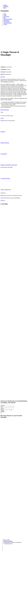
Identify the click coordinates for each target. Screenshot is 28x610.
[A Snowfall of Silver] (4, 176)
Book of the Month (7, 19)
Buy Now (3, 76)
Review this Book (5, 109)
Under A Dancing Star (6, 189)
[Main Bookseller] (14, 425)
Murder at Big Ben (5, 142)
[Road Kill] (4, 129)
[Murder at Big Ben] (4, 140)
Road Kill (3, 131)
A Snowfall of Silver (5, 178)
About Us (3, 200)
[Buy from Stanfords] (6, 537)
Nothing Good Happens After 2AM (9, 165)
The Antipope (4, 153)
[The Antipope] (4, 151)
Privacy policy (6, 539)
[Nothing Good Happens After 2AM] (4, 162)
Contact (5, 24)
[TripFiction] (7, 2)
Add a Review (6, 21)
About (4, 15)
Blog (4, 17)
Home (4, 13)
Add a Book (6, 20)
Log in (2, 118)
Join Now (3, 48)
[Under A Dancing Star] (4, 187)
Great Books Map (7, 23)
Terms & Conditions (8, 541)
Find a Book (6, 16)
